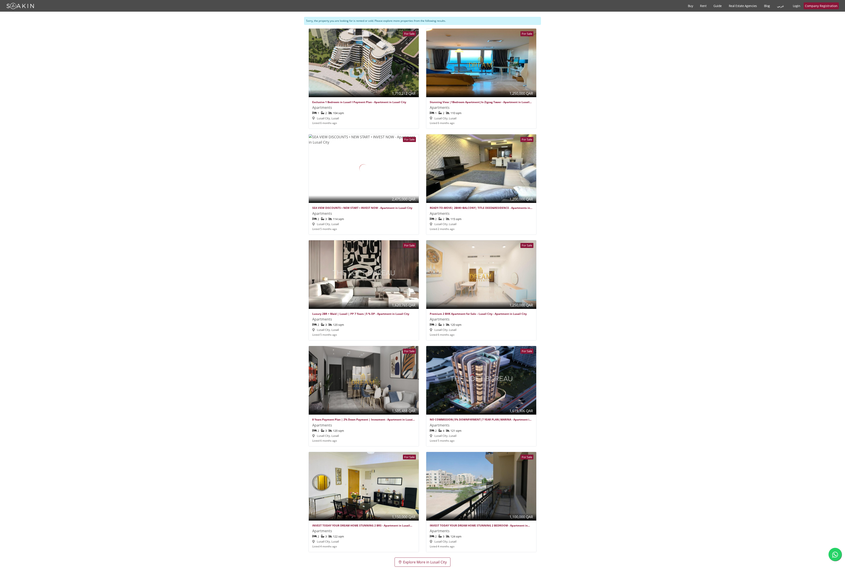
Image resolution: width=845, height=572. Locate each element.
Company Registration (821, 6)
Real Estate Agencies (743, 6)
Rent (703, 6)
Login (796, 6)
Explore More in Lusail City (425, 562)
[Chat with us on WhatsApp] (835, 554)
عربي (780, 6)
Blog (767, 6)
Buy (690, 6)
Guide (717, 6)
